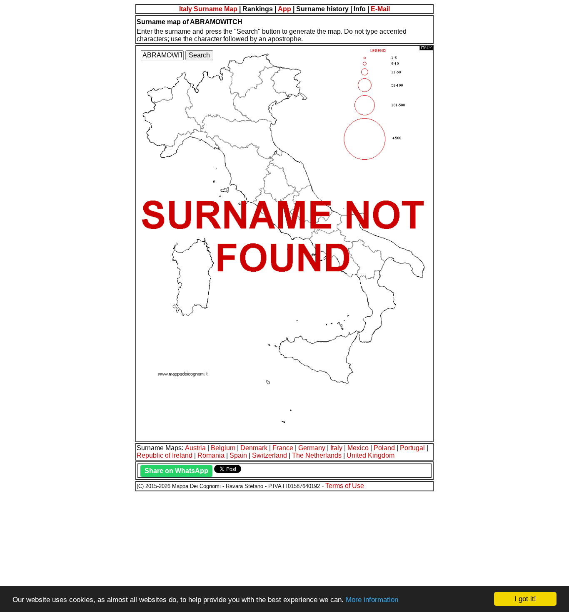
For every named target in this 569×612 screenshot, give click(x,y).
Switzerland (269, 455)
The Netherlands (317, 455)
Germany (311, 447)
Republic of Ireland (164, 455)
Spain (238, 455)
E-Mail (380, 8)
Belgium (223, 447)
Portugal (412, 447)
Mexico (358, 447)
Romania (211, 455)
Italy (336, 447)
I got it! (525, 599)
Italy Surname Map (208, 8)
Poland (384, 447)
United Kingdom (370, 455)
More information (372, 600)
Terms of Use (344, 485)
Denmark (253, 447)
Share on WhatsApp (176, 470)
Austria (195, 447)
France (282, 447)
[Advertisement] (253, 550)
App (284, 8)
